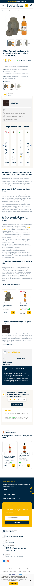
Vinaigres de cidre (11, 432)
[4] (13, 400)
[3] (11, 400)
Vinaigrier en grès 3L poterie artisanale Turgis (8, 305)
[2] (10, 400)
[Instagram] (8, 561)
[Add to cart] (13, 312)
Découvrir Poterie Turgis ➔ (9, 344)
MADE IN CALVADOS (9, 481)
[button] (4, 11)
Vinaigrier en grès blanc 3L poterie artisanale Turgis (6, 147)
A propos (8, 490)
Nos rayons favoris (11, 494)
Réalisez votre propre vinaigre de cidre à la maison (14, 178)
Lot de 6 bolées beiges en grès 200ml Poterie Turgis (21, 145)
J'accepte (14, 583)
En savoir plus (16, 580)
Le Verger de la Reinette (9, 460)
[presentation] (4, 145)
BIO (29, 309)
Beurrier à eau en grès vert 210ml (28, 148)
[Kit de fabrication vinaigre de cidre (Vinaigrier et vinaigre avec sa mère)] (11, 43)
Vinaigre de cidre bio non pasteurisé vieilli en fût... (24, 455)
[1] (9, 400)
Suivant (28, 43)
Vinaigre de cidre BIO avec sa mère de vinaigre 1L (25, 305)
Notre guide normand (11, 499)
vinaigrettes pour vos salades (13, 255)
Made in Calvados (22, 458)
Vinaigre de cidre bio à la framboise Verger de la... (9, 458)
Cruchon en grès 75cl (13, 150)
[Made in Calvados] (14, 5)
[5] (14, 400)
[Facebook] (3, 561)
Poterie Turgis (6, 154)
